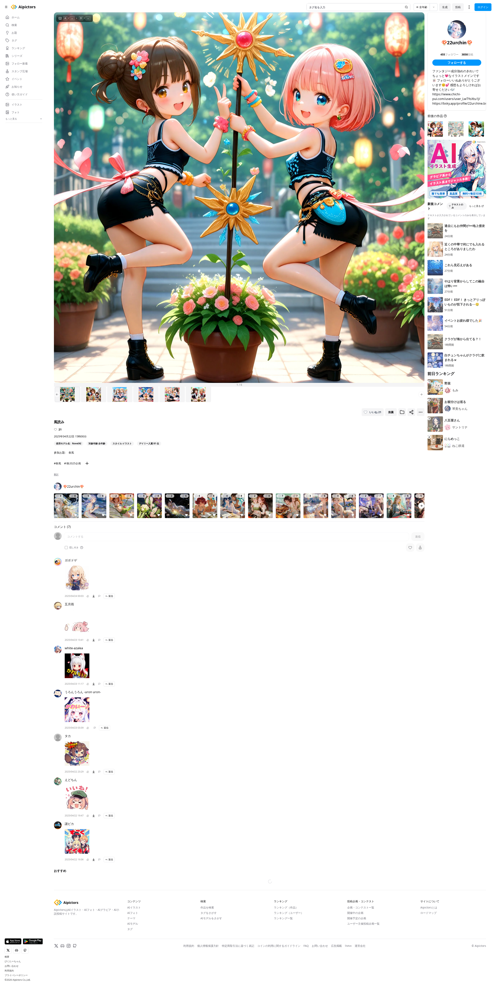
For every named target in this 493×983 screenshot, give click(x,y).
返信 (110, 596)
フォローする (457, 62)
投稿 (458, 7)
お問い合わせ (11, 966)
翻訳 (56, 474)
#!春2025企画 (72, 463)
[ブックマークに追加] (402, 412)
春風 (71, 452)
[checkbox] (66, 547)
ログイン (483, 7)
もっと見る (475, 206)
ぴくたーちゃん (13, 961)
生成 (445, 7)
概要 (7, 956)
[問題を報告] (99, 596)
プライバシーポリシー (16, 975)
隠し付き (74, 547)
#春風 (57, 463)
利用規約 (9, 970)
